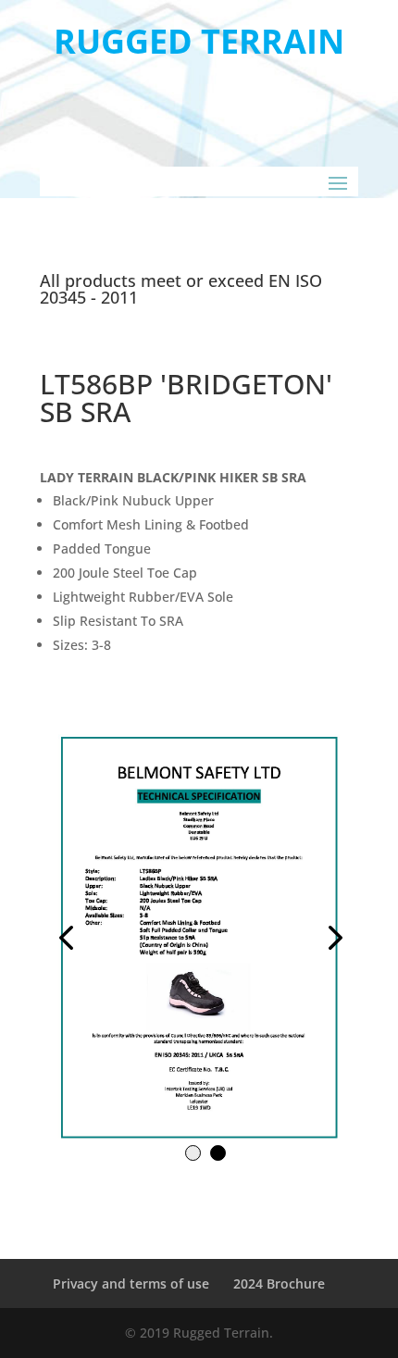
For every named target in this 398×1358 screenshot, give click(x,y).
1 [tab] (193, 1153)
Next (278, 937)
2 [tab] (218, 1153)
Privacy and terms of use (131, 1283)
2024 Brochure (279, 1283)
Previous (119, 937)
